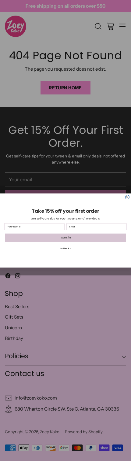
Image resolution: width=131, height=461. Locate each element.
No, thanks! (65, 249)
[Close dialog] (127, 197)
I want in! (66, 237)
